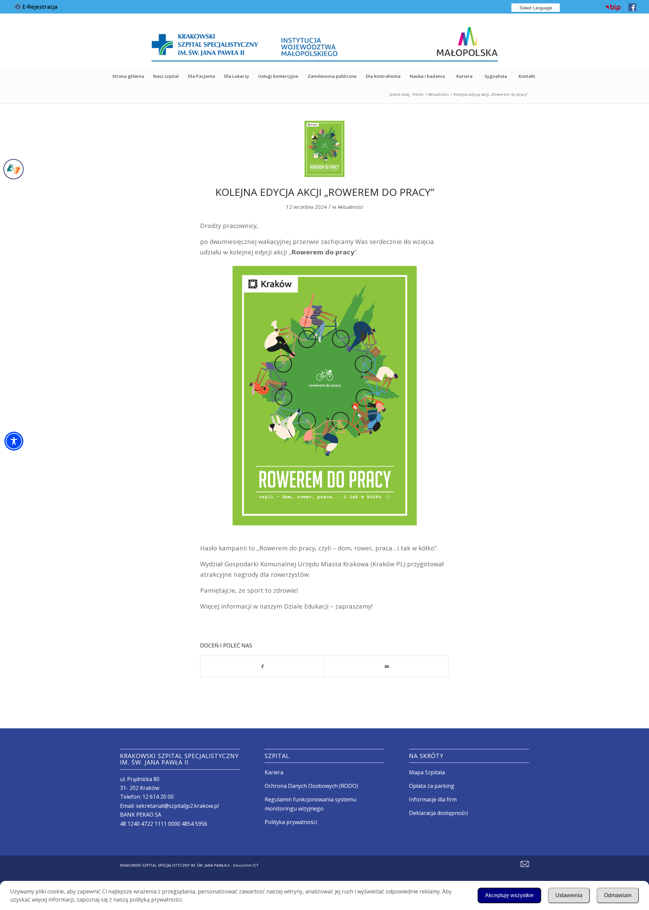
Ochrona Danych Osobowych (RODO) (311, 786)
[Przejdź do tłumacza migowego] (13, 169)
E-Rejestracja (39, 6)
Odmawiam (617, 895)
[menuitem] (613, 7)
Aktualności (350, 206)
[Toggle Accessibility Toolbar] (14, 441)
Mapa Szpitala (427, 772)
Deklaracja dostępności (438, 813)
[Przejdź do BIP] (612, 10)
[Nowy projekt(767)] (324, 149)
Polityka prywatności (291, 822)
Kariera (274, 772)
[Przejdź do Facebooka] (632, 10)
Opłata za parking (431, 786)
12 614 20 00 (158, 796)
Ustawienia (568, 895)
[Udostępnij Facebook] (262, 666)
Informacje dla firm (433, 799)
